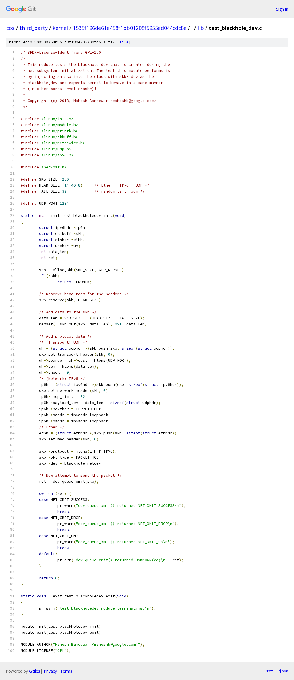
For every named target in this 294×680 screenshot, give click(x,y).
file (124, 42)
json (283, 670)
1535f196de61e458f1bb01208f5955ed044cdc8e (130, 27)
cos (10, 27)
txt (269, 670)
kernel (60, 27)
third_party (34, 27)
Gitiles (34, 671)
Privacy (50, 671)
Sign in (282, 9)
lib (201, 27)
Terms (66, 671)
